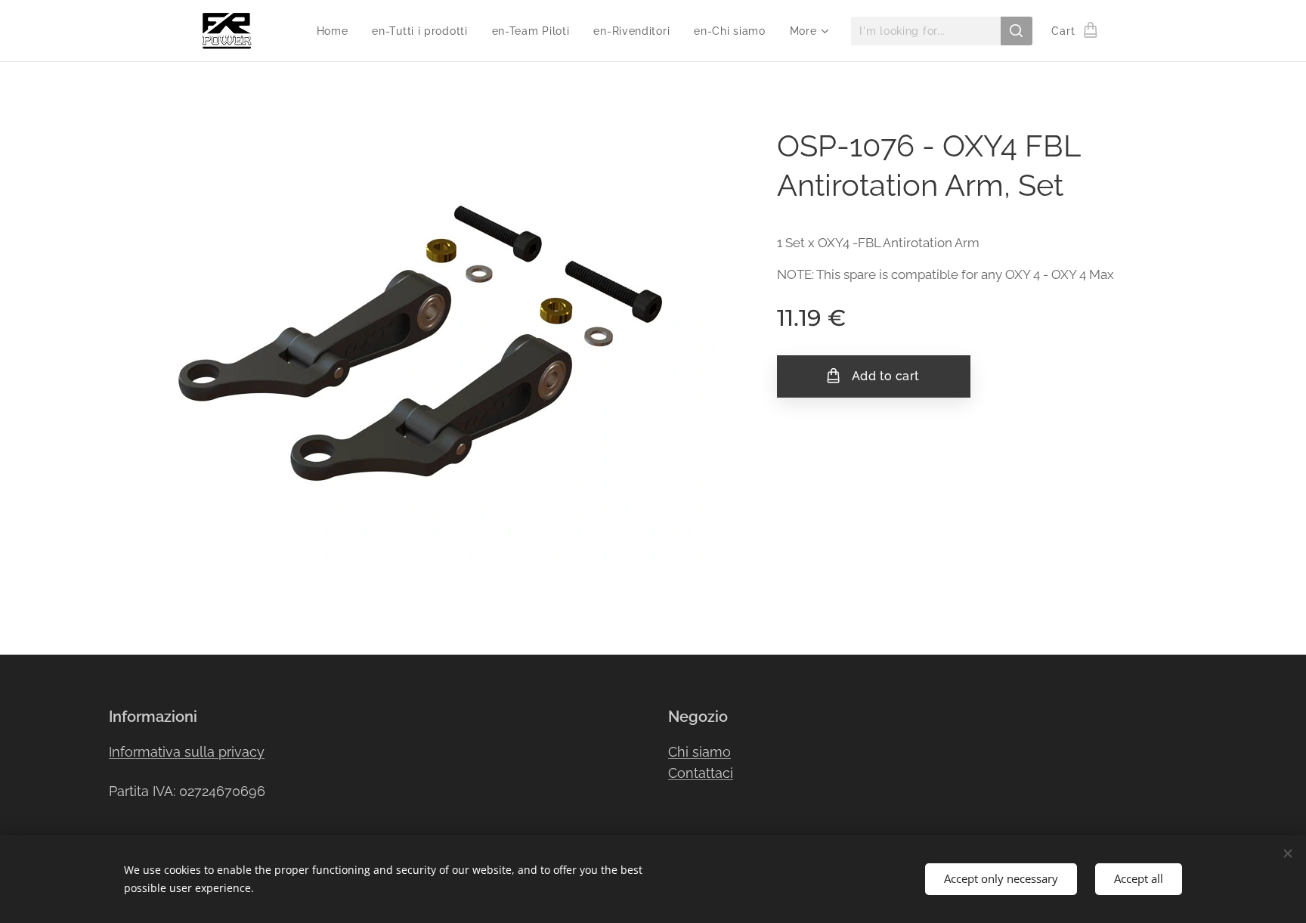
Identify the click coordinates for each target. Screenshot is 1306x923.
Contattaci (700, 773)
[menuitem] (337, 31)
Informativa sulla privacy (187, 752)
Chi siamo (699, 752)
